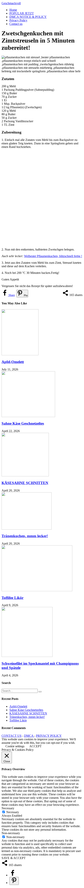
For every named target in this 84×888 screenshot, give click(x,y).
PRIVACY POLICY (49, 735)
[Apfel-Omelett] (20, 354)
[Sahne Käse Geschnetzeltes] (28, 416)
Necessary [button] (8, 808)
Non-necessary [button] (11, 833)
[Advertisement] (42, 198)
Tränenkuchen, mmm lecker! (25, 536)
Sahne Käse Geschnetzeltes (23, 423)
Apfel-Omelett (13, 362)
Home (13, 9)
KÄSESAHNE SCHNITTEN (25, 483)
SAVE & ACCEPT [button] (14, 858)
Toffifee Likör (12, 598)
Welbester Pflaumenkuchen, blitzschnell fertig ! (53, 256)
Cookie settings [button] (14, 746)
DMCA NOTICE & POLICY (28, 16)
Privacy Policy (18, 20)
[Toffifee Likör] (37, 590)
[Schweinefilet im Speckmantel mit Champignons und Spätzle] (27, 655)
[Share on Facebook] (12, 875)
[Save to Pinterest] (14, 881)
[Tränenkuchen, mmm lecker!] (27, 528)
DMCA (29, 735)
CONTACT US (11, 735)
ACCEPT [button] (35, 746)
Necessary (12, 812)
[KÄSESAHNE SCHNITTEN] (25, 475)
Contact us (15, 23)
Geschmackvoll (11, 3)
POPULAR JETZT (21, 13)
